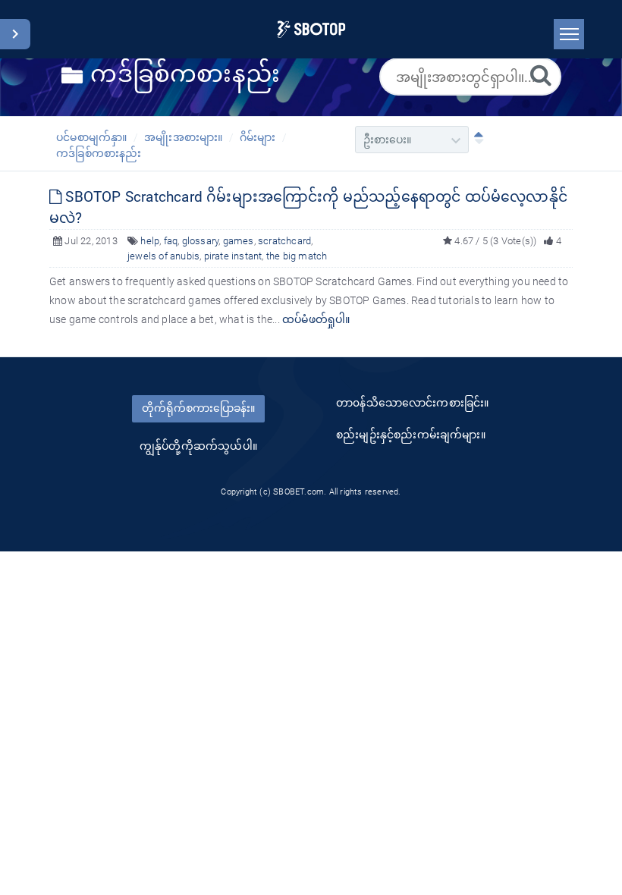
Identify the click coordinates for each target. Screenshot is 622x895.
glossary (200, 241)
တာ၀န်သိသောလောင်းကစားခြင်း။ (412, 403)
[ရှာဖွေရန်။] (541, 75)
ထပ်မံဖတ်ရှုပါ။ (316, 319)
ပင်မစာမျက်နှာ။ (91, 137)
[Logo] (311, 29)
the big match (297, 256)
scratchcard (284, 241)
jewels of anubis (163, 256)
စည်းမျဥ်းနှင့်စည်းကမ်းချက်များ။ (410, 435)
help (149, 241)
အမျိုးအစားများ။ (183, 137)
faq (171, 241)
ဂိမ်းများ (258, 137)
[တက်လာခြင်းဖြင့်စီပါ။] (475, 139)
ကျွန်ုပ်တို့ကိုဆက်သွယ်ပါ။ (198, 446)
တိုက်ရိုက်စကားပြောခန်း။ (198, 408)
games (238, 241)
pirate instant (233, 256)
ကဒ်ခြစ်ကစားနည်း (99, 153)
